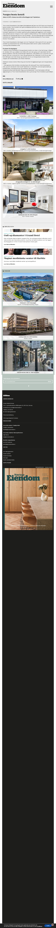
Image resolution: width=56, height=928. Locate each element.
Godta (48, 925)
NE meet (5, 457)
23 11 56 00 (10, 409)
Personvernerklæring (8, 415)
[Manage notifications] (52, 925)
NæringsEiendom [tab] (40, 467)
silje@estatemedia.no (16, 21)
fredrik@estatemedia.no (9, 429)
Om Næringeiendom (8, 451)
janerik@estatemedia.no (9, 444)
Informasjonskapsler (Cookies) (10, 418)
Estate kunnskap (7, 455)
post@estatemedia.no (16, 407)
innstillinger (39, 926)
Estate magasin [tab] (49, 467)
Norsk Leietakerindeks (8, 459)
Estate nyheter (7, 453)
